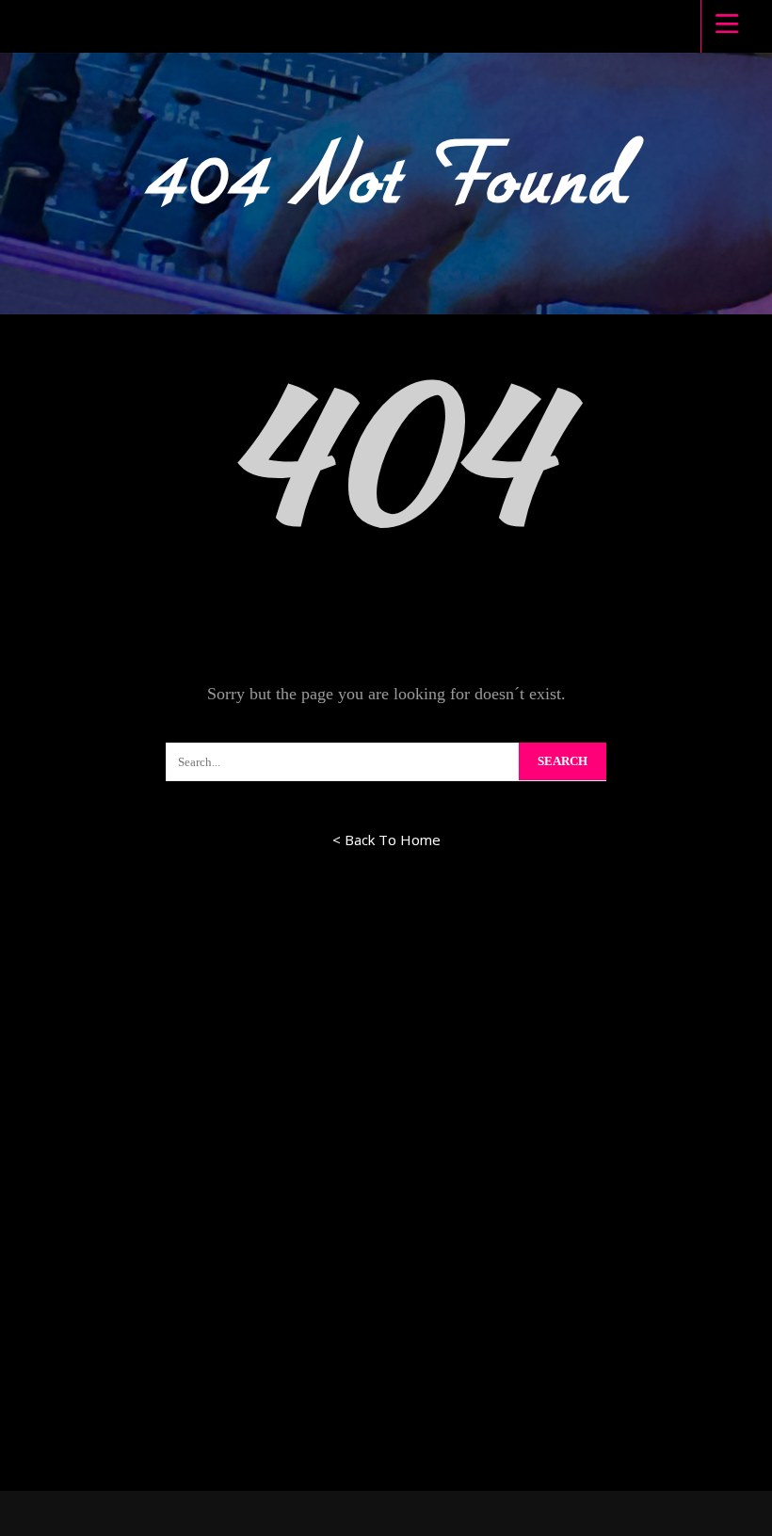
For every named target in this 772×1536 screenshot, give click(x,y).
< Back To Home (386, 839)
